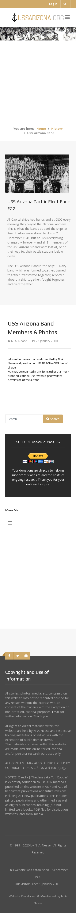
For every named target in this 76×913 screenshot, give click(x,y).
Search (54, 419)
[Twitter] (18, 656)
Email (55, 712)
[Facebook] (9, 656)
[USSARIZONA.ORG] (38, 17)
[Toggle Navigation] (10, 523)
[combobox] (24, 419)
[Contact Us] (26, 656)
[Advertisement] (38, 86)
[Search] (65, 4)
